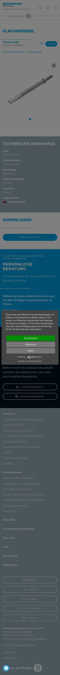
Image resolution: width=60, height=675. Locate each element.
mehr (31, 350)
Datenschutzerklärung (34, 361)
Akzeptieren (31, 338)
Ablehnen (30, 344)
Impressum (22, 361)
